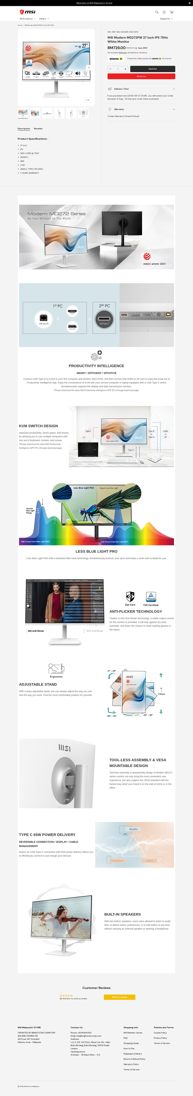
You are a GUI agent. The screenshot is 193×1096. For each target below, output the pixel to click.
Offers (42, 18)
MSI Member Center (133, 1032)
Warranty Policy (131, 1064)
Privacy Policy (160, 1038)
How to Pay (129, 1048)
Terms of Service (131, 1069)
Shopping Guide (131, 1043)
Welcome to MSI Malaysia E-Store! (94, 3)
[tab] (38, 129)
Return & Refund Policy (134, 1059)
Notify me (141, 76)
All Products (26, 18)
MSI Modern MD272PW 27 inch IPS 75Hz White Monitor (40, 25)
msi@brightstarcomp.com (88, 1036)
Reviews (38, 128)
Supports (165, 18)
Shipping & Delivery (133, 1053)
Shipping (122, 53)
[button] (171, 12)
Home (20, 25)
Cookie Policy (160, 1032)
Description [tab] (24, 128)
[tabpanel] (56, 154)
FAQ (125, 1038)
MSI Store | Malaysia (31, 1086)
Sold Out (153, 69)
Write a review (119, 997)
